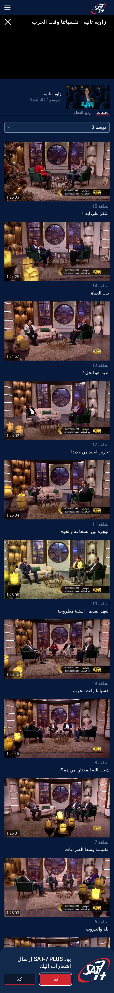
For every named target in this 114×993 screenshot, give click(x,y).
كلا (19, 979)
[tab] (103, 112)
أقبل (55, 979)
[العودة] (7, 22)
